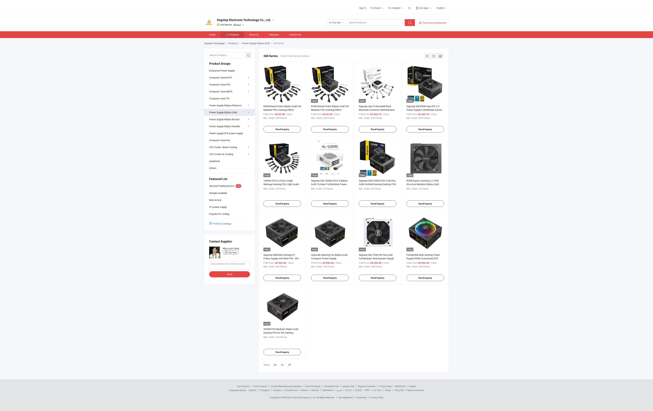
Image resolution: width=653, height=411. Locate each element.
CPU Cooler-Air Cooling (221, 154)
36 (282, 364)
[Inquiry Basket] (410, 8)
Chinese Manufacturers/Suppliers (286, 386)
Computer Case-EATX (220, 77)
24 (275, 364)
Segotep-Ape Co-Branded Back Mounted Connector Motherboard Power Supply (376, 110)
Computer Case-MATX (220, 91)
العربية (339, 390)
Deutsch (315, 390)
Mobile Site (400, 386)
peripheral (214, 161)
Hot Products (243, 386)
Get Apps (423, 8)
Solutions (274, 34)
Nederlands (327, 390)
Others (212, 168)
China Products (260, 386)
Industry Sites (348, 386)
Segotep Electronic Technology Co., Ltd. (244, 20)
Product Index (385, 386)
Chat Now (232, 252)
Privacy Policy (377, 397)
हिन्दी (367, 390)
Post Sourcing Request (435, 22)
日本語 (358, 390)
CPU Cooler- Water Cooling (223, 147)
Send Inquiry (282, 129)
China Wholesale (312, 386)
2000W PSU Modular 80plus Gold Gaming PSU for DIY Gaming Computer (280, 332)
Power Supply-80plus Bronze (224, 119)
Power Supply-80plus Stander (224, 126)
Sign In (362, 8)
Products (234, 34)
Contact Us (295, 34)
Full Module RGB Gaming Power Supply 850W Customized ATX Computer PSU (423, 258)
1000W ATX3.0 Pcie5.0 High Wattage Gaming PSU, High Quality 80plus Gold (281, 184)
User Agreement (345, 397)
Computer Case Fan (219, 140)
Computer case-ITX (219, 98)
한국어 (349, 390)
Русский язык (290, 390)
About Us (254, 34)
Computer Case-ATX (219, 84)
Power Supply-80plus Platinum (225, 105)
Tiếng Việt (399, 390)
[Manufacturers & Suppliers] (226, 7)
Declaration (361, 397)
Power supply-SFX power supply (226, 133)
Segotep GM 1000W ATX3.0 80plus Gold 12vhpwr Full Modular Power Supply (329, 184)
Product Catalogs (222, 223)
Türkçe (388, 390)
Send (229, 274)
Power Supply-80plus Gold (223, 112)
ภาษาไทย (376, 390)
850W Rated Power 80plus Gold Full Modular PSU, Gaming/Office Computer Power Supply (282, 110)
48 (289, 364)
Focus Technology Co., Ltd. (304, 397)
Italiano (304, 390)
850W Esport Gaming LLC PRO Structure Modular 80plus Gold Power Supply (422, 184)
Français (277, 390)
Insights (412, 386)
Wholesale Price (331, 386)
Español (252, 390)
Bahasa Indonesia (415, 390)
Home (212, 34)
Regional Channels (366, 386)
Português (264, 390)
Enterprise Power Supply (222, 70)
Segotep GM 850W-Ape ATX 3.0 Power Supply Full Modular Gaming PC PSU (424, 110)
